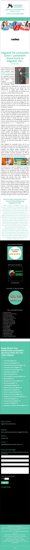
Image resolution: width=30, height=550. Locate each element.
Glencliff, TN (23, 217)
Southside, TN (10, 235)
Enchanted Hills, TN (23, 215)
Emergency (9, 537)
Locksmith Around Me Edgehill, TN (13, 370)
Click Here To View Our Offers (15, 288)
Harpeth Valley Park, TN (21, 220)
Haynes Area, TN (6, 222)
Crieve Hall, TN (9, 212)
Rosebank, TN (11, 234)
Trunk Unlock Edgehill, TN (11, 398)
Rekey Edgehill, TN (9, 378)
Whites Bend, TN (22, 237)
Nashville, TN (4, 91)
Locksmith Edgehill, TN (10, 361)
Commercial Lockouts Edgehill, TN (13, 381)
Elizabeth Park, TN (13, 215)
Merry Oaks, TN (23, 229)
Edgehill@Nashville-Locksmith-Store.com (11, 444)
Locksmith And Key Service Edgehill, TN (14, 365)
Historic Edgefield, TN (12, 224)
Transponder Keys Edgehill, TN (12, 401)
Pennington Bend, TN (12, 232)
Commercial (16, 536)
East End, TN (16, 214)
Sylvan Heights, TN (19, 235)
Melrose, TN (15, 229)
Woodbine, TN (10, 239)
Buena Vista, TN (13, 207)
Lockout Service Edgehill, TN (11, 363)
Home (5, 536)
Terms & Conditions (9, 539)
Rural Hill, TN (19, 234)
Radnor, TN (5, 234)
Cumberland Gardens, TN (20, 212)
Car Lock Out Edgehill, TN (11, 403)
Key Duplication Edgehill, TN (11, 390)
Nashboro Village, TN (15, 230)
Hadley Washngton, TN (8, 220)
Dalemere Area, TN (7, 214)
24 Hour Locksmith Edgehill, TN (12, 392)
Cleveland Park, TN (11, 210)
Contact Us (20, 537)
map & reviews (16, 529)
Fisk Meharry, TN (5, 217)
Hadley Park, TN (23, 219)
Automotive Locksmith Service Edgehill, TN (16, 405)
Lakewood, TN (7, 225)
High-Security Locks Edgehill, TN (12, 387)
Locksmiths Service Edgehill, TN (12, 367)
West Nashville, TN (13, 237)
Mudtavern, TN (5, 230)
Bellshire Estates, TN (21, 205)
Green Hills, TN (14, 219)
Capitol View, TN (18, 209)
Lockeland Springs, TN (17, 225)
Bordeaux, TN (5, 207)
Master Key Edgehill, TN (10, 374)
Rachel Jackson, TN (23, 232)
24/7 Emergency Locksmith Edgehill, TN (14, 376)
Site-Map (23, 539)
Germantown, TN (14, 217)
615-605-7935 (18, 13)
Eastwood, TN (23, 214)
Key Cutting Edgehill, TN (10, 383)
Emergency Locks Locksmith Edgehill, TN (15, 396)
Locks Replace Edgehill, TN (11, 372)
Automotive (23, 536)
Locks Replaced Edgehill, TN (11, 385)
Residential (10, 536)
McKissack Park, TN (14, 227)
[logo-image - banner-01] (15, 26)
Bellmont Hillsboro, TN (9, 205)
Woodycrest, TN (19, 239)
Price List (17, 539)
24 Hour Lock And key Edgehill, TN (13, 394)
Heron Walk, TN (15, 222)
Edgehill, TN (4, 215)
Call (15, 548)
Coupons (15, 537)
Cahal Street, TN (9, 209)
